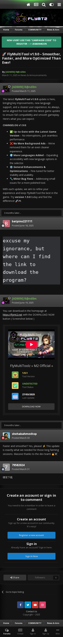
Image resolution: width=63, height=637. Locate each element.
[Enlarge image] (31, 369)
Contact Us (31, 611)
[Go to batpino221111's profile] (6, 223)
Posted (24, 91)
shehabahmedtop (24, 434)
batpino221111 (22, 221)
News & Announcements (34, 75)
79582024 (18, 465)
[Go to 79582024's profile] (6, 467)
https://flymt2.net (12, 314)
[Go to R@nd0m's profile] (6, 89)
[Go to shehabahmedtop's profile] (6, 435)
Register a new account (31, 535)
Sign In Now (31, 556)
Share (15, 577)
